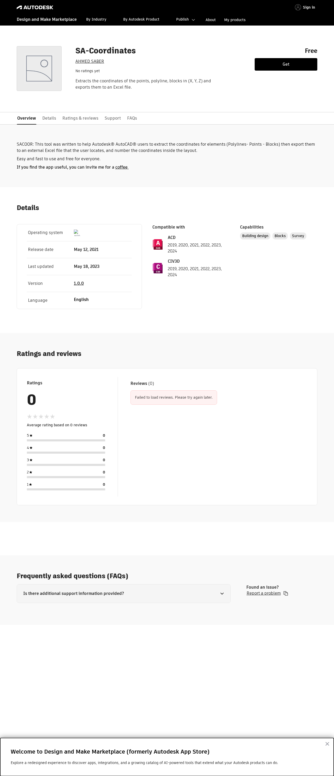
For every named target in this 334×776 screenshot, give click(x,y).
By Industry (96, 19)
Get (286, 64)
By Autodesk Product (141, 19)
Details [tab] (49, 118)
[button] (123, 593)
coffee (122, 167)
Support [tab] (113, 118)
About (211, 19)
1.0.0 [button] (79, 283)
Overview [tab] (26, 118)
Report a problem (264, 593)
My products (235, 19)
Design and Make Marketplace (47, 19)
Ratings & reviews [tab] (80, 118)
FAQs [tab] (132, 118)
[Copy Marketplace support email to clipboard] (285, 593)
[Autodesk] (35, 7)
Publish (182, 19)
